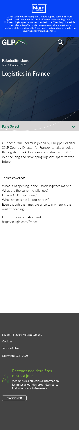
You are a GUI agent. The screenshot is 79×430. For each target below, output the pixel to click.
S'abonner (14, 398)
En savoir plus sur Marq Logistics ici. (49, 29)
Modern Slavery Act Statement (22, 334)
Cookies (7, 341)
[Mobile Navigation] (74, 43)
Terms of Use (10, 348)
